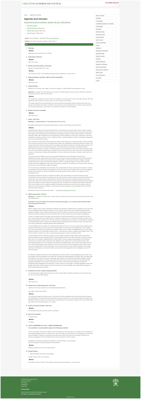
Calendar (98, 18)
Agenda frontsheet (36, 28)
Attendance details (32, 25)
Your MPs (98, 78)
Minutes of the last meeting (39, 65)
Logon (98, 80)
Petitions (98, 59)
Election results (100, 31)
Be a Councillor (100, 15)
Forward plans (100, 37)
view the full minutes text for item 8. (38, 267)
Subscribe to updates (102, 69)
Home (25, 15)
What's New (99, 72)
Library (98, 45)
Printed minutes (35, 33)
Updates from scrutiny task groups (41, 285)
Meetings (98, 48)
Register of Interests (101, 64)
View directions (54, 38)
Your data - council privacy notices (31, 394)
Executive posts (100, 34)
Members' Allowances (102, 50)
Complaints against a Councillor (105, 23)
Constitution (99, 26)
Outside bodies (100, 53)
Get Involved (99, 40)
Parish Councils (100, 56)
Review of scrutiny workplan (39, 305)
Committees (99, 21)
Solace (33, 119)
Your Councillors (100, 75)
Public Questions (100, 61)
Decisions (98, 29)
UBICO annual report (37, 194)
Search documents (101, 67)
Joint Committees (101, 42)
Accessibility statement (112, 2)
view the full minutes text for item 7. (66, 190)
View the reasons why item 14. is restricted (42, 353)
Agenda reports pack (36, 30)
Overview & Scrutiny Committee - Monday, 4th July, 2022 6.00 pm (47, 22)
